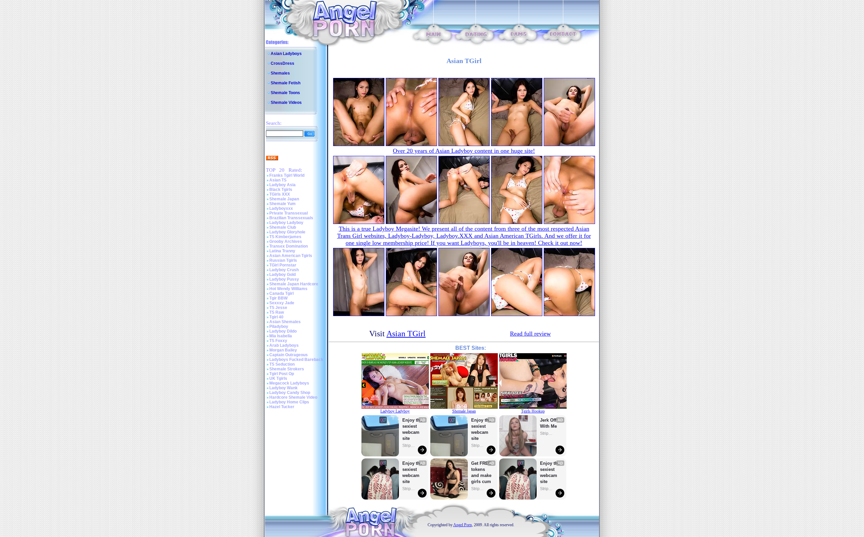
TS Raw (276, 312)
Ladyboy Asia (282, 184)
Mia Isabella (280, 336)
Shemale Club (282, 227)
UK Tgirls (278, 378)
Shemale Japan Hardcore (293, 284)
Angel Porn (462, 524)
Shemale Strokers (286, 369)
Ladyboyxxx (281, 208)
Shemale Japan (284, 199)
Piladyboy (278, 326)
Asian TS (278, 180)
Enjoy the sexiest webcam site (412, 429)
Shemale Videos (286, 102)
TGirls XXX (279, 194)
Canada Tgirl (281, 293)
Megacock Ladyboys (289, 383)
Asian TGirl (406, 333)
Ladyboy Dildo (283, 331)
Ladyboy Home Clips (289, 402)
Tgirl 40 (276, 317)
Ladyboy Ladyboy (286, 222)
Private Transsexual (288, 213)
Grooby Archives (285, 241)
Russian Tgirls (283, 260)
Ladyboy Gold (282, 274)
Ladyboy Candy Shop (289, 392)
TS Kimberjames (285, 236)
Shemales (280, 73)
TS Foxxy (278, 340)
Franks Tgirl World (286, 175)
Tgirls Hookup (533, 411)
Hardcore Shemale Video (293, 397)
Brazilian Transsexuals (291, 218)
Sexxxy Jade (281, 303)
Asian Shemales (285, 321)
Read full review (530, 333)
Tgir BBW (278, 298)
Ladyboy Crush (284, 269)
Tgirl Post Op (281, 373)
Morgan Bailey (283, 350)
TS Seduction (282, 364)
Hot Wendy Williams (288, 288)
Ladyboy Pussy (284, 279)
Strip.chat (409, 445)
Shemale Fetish (285, 83)
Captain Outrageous (288, 354)
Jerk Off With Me (549, 423)
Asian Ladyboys (286, 53)
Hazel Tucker (281, 406)
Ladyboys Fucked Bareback (296, 359)
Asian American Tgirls (290, 255)
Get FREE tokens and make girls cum (481, 472)
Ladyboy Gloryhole (287, 232)
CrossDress (282, 63)
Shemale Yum (282, 203)
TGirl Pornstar (282, 265)
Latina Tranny (282, 251)
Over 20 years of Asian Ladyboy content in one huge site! (464, 150)
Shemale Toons (285, 92)
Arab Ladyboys (284, 345)
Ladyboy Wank (283, 388)
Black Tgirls (280, 189)
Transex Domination (288, 246)
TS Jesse (278, 307)
